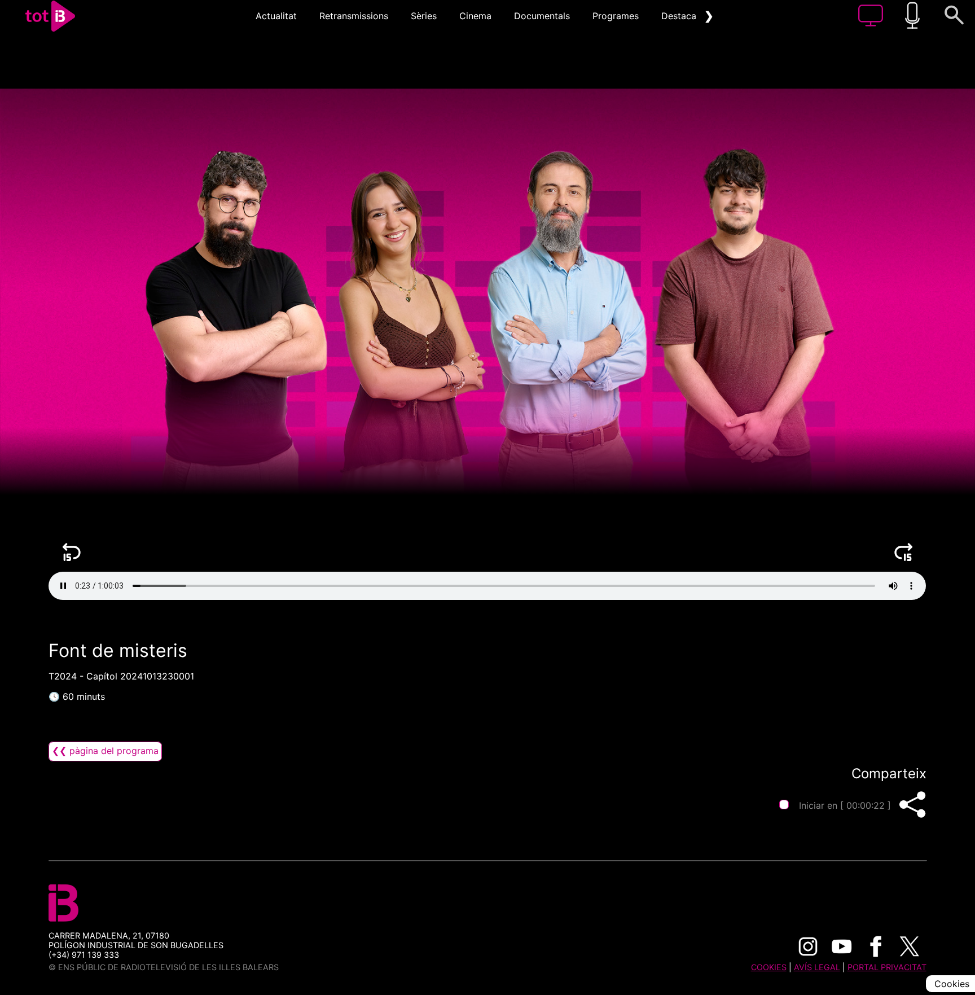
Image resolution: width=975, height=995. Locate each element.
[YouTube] (842, 946)
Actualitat (276, 15)
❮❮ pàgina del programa (105, 750)
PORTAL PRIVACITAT (886, 967)
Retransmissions (353, 15)
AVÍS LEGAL (817, 967)
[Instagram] (808, 946)
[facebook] (875, 946)
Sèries (424, 15)
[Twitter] (909, 946)
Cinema (475, 15)
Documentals (542, 15)
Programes (615, 15)
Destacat (680, 15)
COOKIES (769, 967)
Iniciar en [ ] (845, 805)
